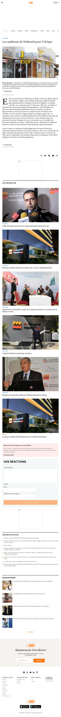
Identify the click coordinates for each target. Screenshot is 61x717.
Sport (53, 30)
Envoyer (39, 660)
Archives (19, 683)
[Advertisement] (30, 17)
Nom (5, 487)
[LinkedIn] (34, 672)
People (3, 692)
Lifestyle (4, 694)
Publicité (19, 681)
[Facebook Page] (24, 672)
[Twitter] (27, 672)
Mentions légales (49, 681)
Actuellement (5, 30)
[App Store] (24, 706)
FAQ (32, 679)
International (34, 30)
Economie (20, 30)
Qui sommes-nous (21, 679)
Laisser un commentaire (30, 502)
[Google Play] (35, 706)
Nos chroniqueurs (6, 696)
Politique (13, 30)
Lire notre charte (8, 455)
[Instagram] (37, 672)
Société (26, 30)
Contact (33, 681)
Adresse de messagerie (11, 493)
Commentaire (8, 467)
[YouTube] (30, 672)
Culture (42, 30)
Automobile (4, 690)
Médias (48, 30)
